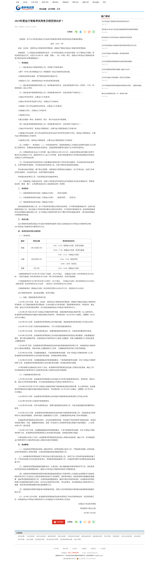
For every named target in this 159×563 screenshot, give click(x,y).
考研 (43, 2)
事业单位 (55, 2)
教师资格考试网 (97, 536)
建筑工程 (86, 2)
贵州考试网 (21, 536)
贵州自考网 (137, 536)
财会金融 (96, 2)
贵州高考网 (116, 536)
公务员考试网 (30, 536)
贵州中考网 (107, 536)
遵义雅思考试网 (39, 539)
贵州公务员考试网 (126, 536)
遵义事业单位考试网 (52, 539)
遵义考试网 (21, 539)
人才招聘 (102, 548)
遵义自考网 (30, 539)
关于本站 (56, 548)
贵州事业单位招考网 (73, 536)
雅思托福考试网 (86, 536)
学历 (46, 2)
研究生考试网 (62, 536)
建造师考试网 (52, 536)
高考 (36, 2)
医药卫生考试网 (41, 536)
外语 (104, 2)
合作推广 (74, 548)
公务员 (25, 2)
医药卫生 (76, 2)
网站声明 (65, 548)
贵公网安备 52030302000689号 (87, 558)
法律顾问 (84, 548)
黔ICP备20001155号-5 (70, 558)
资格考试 (66, 2)
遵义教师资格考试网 (66, 539)
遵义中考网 (77, 539)
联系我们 (93, 548)
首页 (17, 2)
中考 (32, 2)
